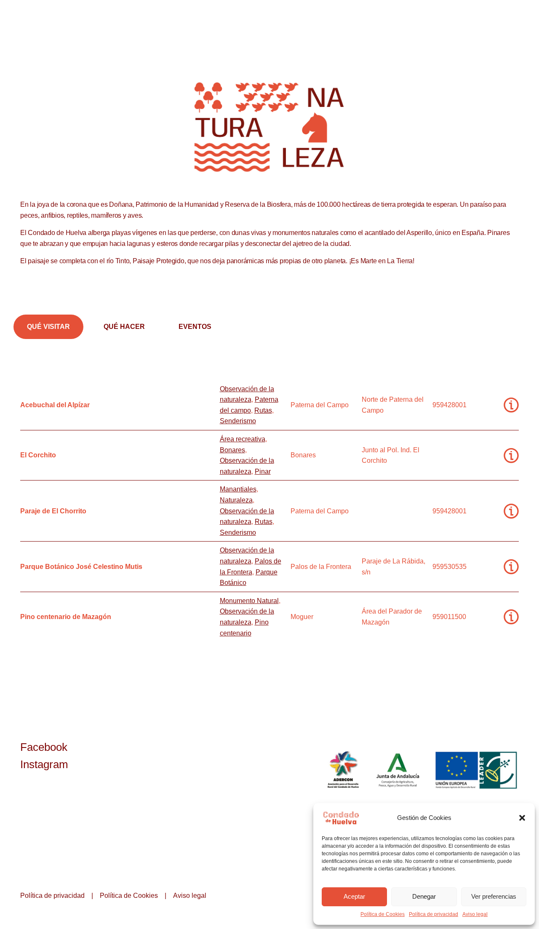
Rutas (263, 410)
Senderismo (238, 420)
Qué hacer (124, 326)
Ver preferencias (493, 896)
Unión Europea (477, 770)
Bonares (232, 450)
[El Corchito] (511, 455)
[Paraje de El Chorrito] (511, 511)
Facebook (43, 747)
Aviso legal (475, 914)
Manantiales (238, 489)
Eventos (195, 326)
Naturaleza (236, 500)
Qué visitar (48, 326)
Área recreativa (242, 439)
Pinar (263, 471)
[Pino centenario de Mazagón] (511, 617)
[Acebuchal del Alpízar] (511, 405)
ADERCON (343, 770)
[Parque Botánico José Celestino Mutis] (511, 566)
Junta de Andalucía (398, 770)
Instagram (44, 764)
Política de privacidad (433, 914)
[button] (522, 818)
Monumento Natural (249, 600)
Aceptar (354, 896)
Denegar (424, 896)
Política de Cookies (382, 914)
